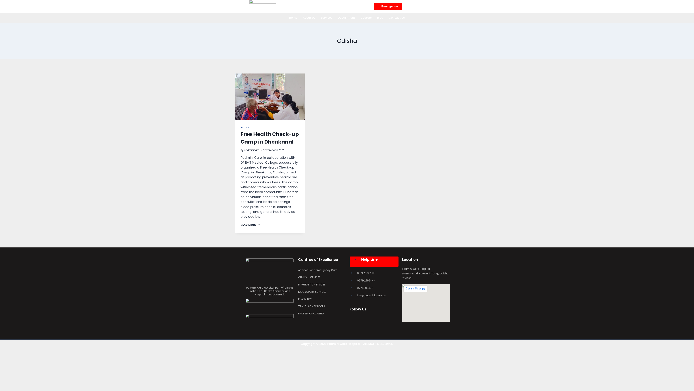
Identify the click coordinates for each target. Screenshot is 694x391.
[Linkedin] (430, 5)
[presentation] (270, 96)
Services (326, 18)
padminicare (251, 150)
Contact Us (397, 18)
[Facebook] (410, 5)
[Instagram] (420, 5)
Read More (250, 225)
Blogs (245, 127)
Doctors (366, 18)
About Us (309, 18)
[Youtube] (440, 5)
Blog (380, 18)
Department (346, 18)
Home (293, 18)
